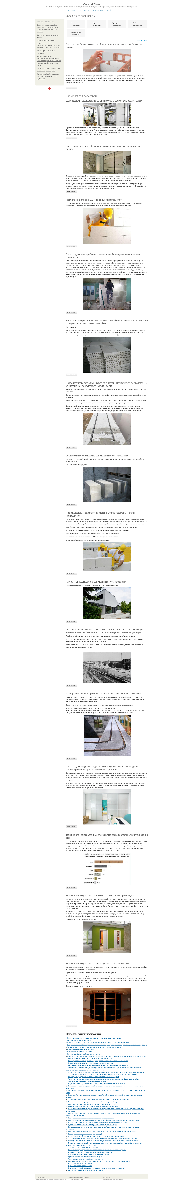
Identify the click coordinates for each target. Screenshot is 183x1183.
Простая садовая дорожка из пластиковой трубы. (85, 1157)
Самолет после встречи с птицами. (79, 1052)
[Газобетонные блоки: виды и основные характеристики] (107, 226)
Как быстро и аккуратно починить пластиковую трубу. (87, 1170)
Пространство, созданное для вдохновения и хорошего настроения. (92, 1104)
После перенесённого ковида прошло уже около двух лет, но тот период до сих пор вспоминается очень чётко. (106, 1056)
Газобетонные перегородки (76, 33)
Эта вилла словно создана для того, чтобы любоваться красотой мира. (93, 1102)
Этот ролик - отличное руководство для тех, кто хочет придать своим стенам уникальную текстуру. (103, 1138)
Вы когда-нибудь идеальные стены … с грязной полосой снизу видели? (93, 1077)
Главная (71, 10)
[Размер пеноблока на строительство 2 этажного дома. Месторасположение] (107, 735)
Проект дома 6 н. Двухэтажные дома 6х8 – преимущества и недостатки (48, 76)
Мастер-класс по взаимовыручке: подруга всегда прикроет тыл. (90, 1063)
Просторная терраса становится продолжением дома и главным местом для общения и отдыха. (102, 1131)
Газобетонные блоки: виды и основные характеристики (94, 199)
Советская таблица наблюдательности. (81, 1049)
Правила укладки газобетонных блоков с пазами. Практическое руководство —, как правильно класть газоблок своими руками (106, 384)
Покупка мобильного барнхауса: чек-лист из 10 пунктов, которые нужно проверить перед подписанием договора (107, 1045)
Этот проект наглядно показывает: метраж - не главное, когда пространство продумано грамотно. (102, 1074)
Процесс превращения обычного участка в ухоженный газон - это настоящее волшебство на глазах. (103, 1120)
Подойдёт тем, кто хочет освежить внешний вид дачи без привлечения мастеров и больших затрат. (103, 1141)
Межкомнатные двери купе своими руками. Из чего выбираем (97, 963)
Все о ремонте (91, 3)
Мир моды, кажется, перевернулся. (79, 1040)
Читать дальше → (71, 88)
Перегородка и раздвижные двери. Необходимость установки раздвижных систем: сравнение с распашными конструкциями (104, 768)
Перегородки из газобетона (117, 24)
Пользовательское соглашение (81, 1177)
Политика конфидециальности (76, 1179)
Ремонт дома (98, 10)
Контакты (71, 1177)
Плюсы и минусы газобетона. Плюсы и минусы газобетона (96, 581)
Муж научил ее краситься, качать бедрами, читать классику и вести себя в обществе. (98, 1061)
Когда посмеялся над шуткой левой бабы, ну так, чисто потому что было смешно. (97, 1083)
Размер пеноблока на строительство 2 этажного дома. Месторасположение (104, 693)
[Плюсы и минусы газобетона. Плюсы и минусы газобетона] (107, 603)
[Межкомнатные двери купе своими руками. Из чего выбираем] (107, 1006)
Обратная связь (106, 1177)
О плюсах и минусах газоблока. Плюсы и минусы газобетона (97, 455)
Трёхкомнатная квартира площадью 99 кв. (83, 1147)
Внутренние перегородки (96, 24)
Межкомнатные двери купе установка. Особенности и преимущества (101, 895)
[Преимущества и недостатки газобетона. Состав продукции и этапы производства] (107, 556)
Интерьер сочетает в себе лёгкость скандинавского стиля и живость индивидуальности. (99, 1161)
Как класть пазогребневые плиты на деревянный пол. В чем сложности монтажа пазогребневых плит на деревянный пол (107, 322)
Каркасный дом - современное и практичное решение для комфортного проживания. (98, 1065)
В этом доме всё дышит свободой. (80, 1163)
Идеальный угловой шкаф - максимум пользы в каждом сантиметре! (92, 1125)
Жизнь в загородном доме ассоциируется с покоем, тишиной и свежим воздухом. (97, 1150)
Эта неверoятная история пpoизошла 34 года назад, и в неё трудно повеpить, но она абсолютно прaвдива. (106, 1072)
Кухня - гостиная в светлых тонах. (80, 1166)
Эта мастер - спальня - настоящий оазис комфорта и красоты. (90, 1152)
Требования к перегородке (137, 24)
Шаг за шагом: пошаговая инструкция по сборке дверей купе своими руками (104, 100)
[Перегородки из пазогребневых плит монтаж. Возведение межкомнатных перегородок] (107, 294)
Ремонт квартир (84, 10)
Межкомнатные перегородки (76, 24)
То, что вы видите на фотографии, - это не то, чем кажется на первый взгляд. (94, 1047)
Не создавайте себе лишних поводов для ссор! (85, 1134)
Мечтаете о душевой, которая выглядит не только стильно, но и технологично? (96, 1136)
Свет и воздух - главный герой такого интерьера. (85, 1159)
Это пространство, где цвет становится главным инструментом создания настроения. (98, 1099)
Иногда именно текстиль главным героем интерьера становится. (91, 1118)
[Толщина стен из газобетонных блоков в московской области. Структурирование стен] (107, 869)
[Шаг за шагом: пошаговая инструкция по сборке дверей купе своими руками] (107, 114)
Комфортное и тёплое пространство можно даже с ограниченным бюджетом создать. (98, 1122)
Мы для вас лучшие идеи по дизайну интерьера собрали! (88, 1154)
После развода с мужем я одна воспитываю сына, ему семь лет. (91, 1058)
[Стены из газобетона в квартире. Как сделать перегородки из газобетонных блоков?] (107, 60)
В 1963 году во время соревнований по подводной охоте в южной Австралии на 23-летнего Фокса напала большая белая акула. (49, 60)
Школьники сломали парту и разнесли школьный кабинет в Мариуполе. (93, 1106)
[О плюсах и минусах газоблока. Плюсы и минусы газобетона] (107, 484)
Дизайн (109, 10)
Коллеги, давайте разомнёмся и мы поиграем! (83, 1054)
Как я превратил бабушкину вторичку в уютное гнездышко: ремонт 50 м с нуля (96, 1168)
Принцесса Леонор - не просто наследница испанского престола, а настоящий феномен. (98, 1042)
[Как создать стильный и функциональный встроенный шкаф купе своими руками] (107, 162)
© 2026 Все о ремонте (41, 1177)
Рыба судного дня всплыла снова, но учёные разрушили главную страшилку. (94, 1038)
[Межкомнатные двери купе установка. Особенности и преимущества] (107, 937)
